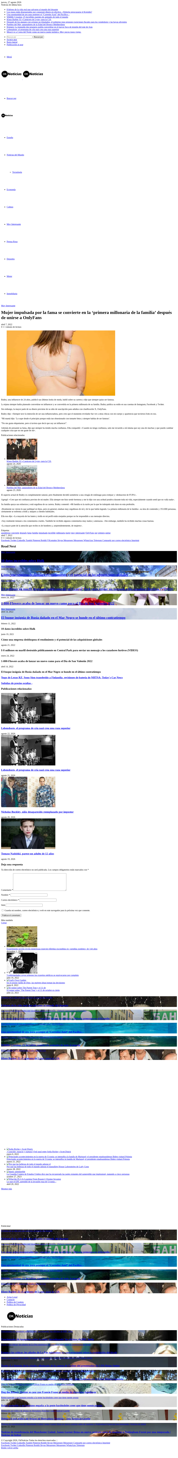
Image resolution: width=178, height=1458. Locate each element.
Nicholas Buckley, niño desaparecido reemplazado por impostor (37, 811)
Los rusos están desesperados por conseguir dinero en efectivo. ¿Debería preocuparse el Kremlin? (49, 12)
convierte (15, 533)
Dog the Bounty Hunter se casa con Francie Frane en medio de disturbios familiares (48, 1392)
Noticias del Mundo (15, 155)
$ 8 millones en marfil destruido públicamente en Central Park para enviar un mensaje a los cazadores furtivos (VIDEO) (87, 589)
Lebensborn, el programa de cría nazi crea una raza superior (33, 29)
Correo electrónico (10, 900)
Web (3, 905)
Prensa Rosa (12, 241)
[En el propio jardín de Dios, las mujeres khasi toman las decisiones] (16, 980)
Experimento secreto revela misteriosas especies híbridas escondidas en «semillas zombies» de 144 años (52, 949)
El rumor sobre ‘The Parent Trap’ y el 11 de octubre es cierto (33, 990)
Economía (11, 189)
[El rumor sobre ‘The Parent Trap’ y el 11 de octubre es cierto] (26, 988)
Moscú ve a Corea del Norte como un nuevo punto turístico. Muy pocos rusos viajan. (44, 32)
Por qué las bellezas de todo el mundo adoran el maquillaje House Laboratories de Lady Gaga (48, 1166)
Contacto (11, 1299)
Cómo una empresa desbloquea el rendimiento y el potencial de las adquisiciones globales (64, 575)
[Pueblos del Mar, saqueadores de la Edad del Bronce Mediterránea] (22, 485)
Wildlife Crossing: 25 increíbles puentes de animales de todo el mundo (37, 17)
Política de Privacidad (16, 1304)
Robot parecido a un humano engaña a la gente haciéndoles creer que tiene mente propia (51, 1405)
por (96, 533)
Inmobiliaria (12, 293)
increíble (52, 533)
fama (29, 533)
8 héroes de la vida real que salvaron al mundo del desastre (32, 9)
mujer (68, 533)
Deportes (11, 259)
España (10, 137)
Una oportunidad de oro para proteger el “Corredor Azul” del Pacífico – (38, 14)
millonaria (60, 533)
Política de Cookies (15, 1302)
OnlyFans (89, 533)
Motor (9, 276)
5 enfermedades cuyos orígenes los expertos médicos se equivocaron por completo (43, 975)
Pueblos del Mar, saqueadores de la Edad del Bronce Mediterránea (36, 24)
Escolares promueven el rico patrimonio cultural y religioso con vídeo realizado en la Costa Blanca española (62, 1379)
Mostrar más (6, 1189)
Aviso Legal (12, 1297)
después (23, 533)
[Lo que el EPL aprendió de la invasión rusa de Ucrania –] (34, 1179)
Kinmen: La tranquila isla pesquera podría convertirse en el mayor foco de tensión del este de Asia (49, 27)
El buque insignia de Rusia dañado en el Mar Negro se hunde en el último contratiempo (63, 617)
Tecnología (17, 172)
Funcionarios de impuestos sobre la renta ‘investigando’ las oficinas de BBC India (47, 1339)
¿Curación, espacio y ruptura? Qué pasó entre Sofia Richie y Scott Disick (39, 1151)
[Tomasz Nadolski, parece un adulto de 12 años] (28, 848)
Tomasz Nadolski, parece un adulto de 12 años (27, 853)
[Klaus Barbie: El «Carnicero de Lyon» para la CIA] (22, 459)
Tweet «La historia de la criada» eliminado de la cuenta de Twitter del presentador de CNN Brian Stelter (60, 1365)
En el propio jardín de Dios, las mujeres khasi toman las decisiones (36, 983)
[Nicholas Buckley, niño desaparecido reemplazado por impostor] (28, 806)
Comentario (7, 890)
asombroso (6, 533)
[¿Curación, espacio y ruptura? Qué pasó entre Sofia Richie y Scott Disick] (20, 1149)
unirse (108, 533)
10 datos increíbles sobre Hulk (22, 560)
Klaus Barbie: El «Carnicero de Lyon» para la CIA (29, 19)
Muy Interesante (14, 224)
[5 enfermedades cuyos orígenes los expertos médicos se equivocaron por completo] (22, 973)
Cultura (10, 207)
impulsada (43, 533)
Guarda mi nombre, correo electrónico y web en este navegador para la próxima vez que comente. (47, 910)
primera (101, 533)
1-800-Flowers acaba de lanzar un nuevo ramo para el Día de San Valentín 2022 (57, 603)
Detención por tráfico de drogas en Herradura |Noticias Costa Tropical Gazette (45, 1418)
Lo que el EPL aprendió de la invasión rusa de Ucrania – (31, 1181)
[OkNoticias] (22, 79)
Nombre (5, 895)
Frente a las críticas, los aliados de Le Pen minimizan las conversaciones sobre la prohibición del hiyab (59, 1352)
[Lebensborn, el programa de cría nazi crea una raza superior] (28, 723)
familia (35, 533)
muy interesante (78, 533)
